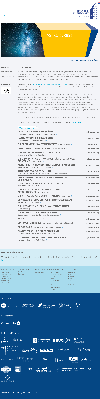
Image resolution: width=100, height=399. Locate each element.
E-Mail (3, 74)
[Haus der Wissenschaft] (85, 11)
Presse (70, 278)
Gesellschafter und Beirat (56, 275)
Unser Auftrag (55, 272)
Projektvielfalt (8, 270)
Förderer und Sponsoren (55, 282)
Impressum (71, 283)
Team (52, 278)
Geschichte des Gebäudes (55, 288)
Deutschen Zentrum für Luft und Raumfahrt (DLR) (50, 84)
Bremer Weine (76, 122)
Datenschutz (71, 272)
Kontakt (70, 274)
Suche (69, 281)
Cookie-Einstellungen (74, 285)
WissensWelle (5, 283)
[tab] (29, 128)
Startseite (72, 270)
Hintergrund (57, 270)
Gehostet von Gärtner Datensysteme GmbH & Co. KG (19, 393)
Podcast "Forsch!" (6, 278)
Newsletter (71, 276)
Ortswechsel (4, 276)
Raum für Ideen (39, 272)
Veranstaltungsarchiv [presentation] (27, 128)
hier (2, 259)
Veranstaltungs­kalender (25, 271)
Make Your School (6, 274)
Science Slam (5, 281)
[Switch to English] (99, 3)
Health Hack (5, 272)
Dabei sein (21, 274)
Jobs (52, 285)
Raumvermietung (41, 270)
